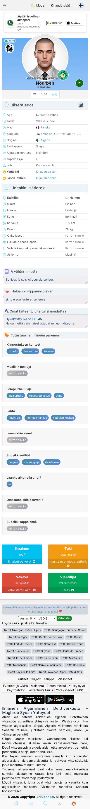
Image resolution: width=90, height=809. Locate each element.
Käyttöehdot (16, 690)
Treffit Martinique (71, 658)
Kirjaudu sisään (61, 5)
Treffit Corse (73, 637)
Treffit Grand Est (46, 644)
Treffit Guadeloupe (18, 651)
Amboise (46, 134)
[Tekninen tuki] (73, 803)
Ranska (45, 127)
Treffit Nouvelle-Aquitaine (46, 665)
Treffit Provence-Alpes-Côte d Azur (60, 672)
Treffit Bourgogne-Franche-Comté (65, 630)
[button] (4, 5)
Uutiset (23, 679)
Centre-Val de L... (67, 134)
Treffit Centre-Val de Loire (47, 637)
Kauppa (49, 679)
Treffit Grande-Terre (71, 644)
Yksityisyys (77, 686)
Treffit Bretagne (18, 637)
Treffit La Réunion (47, 658)
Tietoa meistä (56, 686)
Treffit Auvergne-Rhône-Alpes (22, 630)
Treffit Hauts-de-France (68, 651)
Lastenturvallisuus (40, 690)
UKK (80, 690)
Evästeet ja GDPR (15, 686)
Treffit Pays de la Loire (21, 672)
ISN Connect (45, 797)
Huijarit (36, 679)
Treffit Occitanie (75, 665)
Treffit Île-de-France (20, 658)
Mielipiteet (64, 679)
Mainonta (37, 686)
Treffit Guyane (41, 651)
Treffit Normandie (15, 665)
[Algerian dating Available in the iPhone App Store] (30, 697)
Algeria (45, 140)
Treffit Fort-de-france (19, 644)
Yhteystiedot (65, 690)
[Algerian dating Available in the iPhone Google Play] (59, 697)
